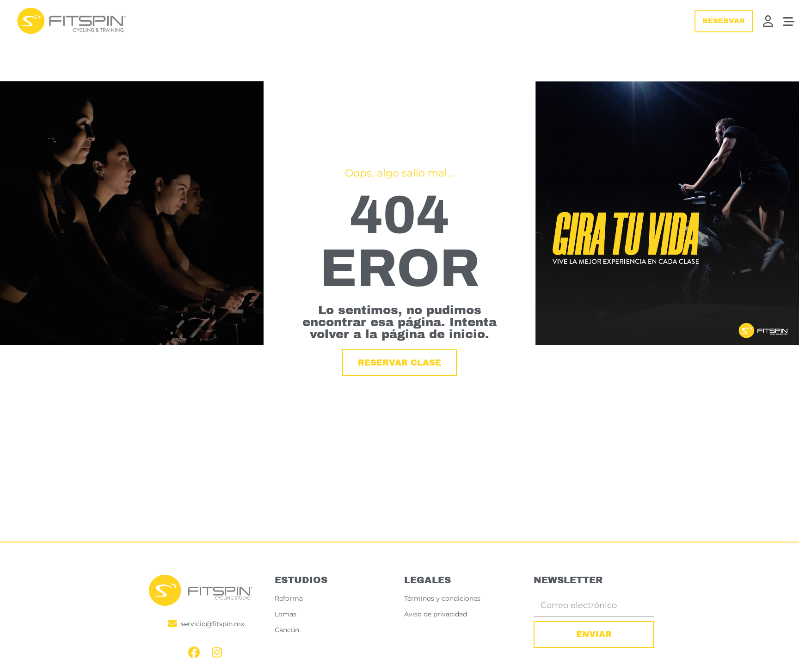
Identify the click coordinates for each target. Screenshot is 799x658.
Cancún (287, 630)
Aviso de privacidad (435, 614)
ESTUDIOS (301, 580)
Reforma (289, 598)
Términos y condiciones (442, 598)
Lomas (285, 614)
